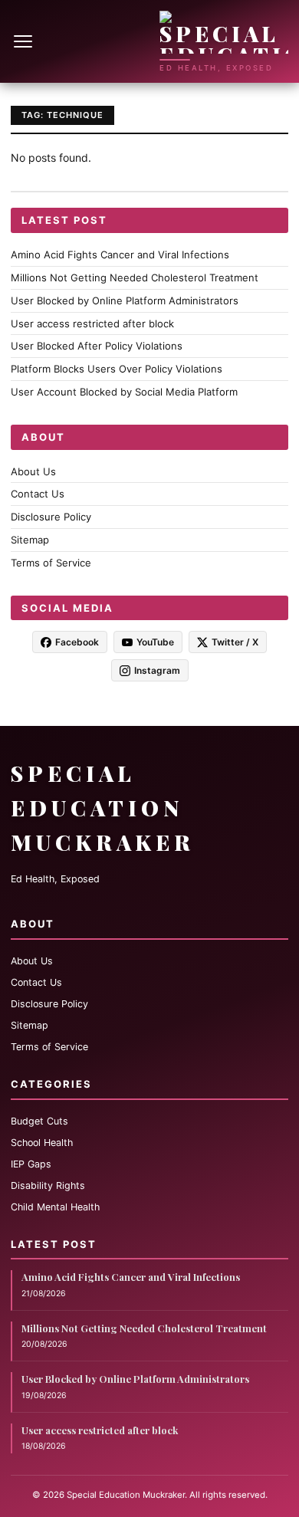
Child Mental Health (55, 1207)
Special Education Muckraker (103, 807)
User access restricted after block (92, 323)
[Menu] (24, 41)
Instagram (157, 670)
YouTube (155, 642)
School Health (42, 1142)
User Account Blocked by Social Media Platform (124, 392)
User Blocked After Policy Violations (96, 346)
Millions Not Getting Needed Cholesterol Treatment (134, 277)
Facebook (77, 642)
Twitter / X (235, 642)
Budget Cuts (39, 1121)
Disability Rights (48, 1185)
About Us (33, 471)
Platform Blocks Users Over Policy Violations (116, 369)
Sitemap (30, 540)
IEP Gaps (31, 1164)
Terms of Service (51, 563)
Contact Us (37, 494)
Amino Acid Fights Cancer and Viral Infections (120, 254)
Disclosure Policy (51, 517)
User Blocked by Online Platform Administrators (124, 300)
